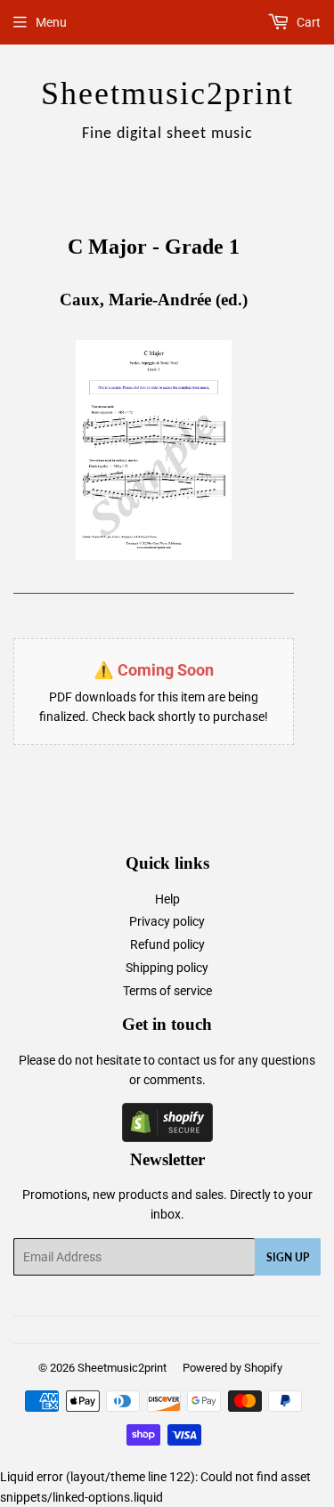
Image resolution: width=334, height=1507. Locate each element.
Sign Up (287, 1257)
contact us (187, 1060)
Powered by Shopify (232, 1367)
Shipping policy (167, 967)
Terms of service (167, 991)
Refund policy (167, 944)
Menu (51, 22)
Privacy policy (167, 921)
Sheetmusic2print (122, 1367)
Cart (307, 22)
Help (167, 899)
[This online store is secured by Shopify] (167, 1137)
